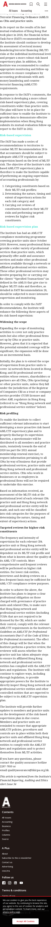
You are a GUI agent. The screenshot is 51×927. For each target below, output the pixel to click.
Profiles (6, 830)
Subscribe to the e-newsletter (16, 857)
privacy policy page (11, 912)
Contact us (7, 862)
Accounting (26, 10)
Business (6, 826)
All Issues (13, 10)
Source (32, 23)
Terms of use (8, 895)
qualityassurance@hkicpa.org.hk (28, 770)
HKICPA (6, 870)
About (5, 853)
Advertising (7, 866)
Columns (11, 23)
